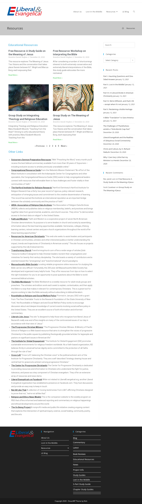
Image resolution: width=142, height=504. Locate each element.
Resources (45, 448)
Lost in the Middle (49, 443)
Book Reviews (79, 454)
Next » (64, 146)
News (75, 464)
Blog (75, 438)
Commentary (79, 442)
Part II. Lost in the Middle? (114, 84)
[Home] (123, 28)
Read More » (13, 75)
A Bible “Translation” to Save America (118, 117)
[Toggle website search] (134, 11)
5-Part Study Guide (82, 484)
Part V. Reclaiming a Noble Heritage (117, 109)
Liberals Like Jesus (20, 317)
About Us (45, 438)
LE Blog (44, 453)
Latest (76, 447)
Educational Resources (83, 459)
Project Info (78, 470)
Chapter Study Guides (83, 489)
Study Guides (79, 475)
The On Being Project (21, 407)
